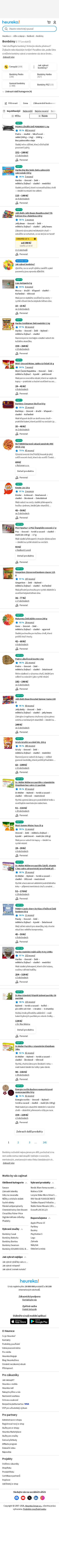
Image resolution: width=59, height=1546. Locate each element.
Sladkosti (30, 36)
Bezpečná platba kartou (12, 1404)
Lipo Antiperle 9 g (23, 283)
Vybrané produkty (40, 1182)
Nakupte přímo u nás (11, 1392)
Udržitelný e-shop (10, 1483)
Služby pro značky (10, 1435)
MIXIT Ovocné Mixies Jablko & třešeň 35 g (34, 363)
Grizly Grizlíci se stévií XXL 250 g (30, 742)
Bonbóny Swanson (10, 1245)
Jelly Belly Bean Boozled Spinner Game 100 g (35, 701)
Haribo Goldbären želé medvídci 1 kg (32, 323)
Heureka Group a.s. (33, 1505)
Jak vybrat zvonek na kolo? (14, 1269)
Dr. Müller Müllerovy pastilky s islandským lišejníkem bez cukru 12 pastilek (34, 784)
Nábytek (34, 1245)
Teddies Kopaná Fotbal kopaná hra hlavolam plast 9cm (44, 1202)
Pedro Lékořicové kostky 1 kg (29, 659)
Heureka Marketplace (11, 1431)
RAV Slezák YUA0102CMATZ (43, 1198)
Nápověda (6, 1452)
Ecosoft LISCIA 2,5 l (39, 1210)
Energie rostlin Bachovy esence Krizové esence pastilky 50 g (34, 1091)
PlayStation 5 (36, 1234)
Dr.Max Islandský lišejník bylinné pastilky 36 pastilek (35, 997)
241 (45, 1142)
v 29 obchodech (22, 1075)
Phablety (6, 1221)
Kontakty (6, 1340)
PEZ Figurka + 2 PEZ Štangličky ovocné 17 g (35, 527)
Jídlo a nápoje (18, 36)
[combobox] (29, 29)
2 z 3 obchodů (21, 250)
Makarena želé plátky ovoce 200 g (31, 618)
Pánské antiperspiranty (12, 1206)
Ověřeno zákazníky (10, 1463)
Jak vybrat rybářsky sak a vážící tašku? (15, 1262)
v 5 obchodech (21, 155)
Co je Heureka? (8, 1336)
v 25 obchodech (22, 811)
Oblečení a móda (38, 1249)
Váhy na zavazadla (10, 1195)
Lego (33, 1238)
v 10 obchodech (22, 349)
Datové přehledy (9, 1440)
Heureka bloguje (9, 1356)
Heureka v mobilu (9, 1384)
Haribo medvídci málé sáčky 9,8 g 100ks (34, 951)
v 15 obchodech (22, 768)
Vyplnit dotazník (29, 1309)
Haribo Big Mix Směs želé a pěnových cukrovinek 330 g (32, 172)
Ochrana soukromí (10, 1400)
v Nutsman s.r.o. (22, 465)
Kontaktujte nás (29, 1299)
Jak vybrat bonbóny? (25, 264)
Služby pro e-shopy (10, 1427)
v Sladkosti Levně (23, 550)
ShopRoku (6, 1467)
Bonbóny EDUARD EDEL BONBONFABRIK (15, 1249)
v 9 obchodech (21, 937)
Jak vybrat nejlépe (12, 1257)
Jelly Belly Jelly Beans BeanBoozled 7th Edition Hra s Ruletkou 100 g (33, 215)
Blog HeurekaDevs (10, 1360)
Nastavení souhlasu (11, 1396)
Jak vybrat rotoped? (11, 1265)
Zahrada (34, 1241)
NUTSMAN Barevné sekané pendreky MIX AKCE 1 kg (29, 459)
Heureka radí (7, 1388)
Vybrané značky (10, 1229)
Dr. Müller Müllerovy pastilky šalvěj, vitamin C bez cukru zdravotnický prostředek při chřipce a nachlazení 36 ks (35, 868)
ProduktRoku (8, 1471)
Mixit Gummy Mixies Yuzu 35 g (29, 825)
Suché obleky (8, 1202)
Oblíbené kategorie (13, 1182)
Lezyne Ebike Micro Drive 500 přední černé (44, 1195)
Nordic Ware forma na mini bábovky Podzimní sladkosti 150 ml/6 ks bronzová (44, 1187)
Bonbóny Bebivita (10, 1238)
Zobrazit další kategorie (17, 91)
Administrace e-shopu (12, 1419)
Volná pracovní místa (11, 1348)
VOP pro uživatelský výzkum (14, 1408)
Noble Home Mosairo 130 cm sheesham (44, 1206)
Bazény (34, 1230)
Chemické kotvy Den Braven (14, 1210)
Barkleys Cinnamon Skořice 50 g (30, 403)
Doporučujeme (39, 1218)
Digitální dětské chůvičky (13, 1217)
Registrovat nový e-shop (13, 1423)
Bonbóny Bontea (10, 1241)
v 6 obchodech (21, 644)
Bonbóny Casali (9, 1234)
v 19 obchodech (22, 894)
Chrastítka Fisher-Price (12, 1213)
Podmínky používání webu (34, 1509)
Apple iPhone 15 (38, 1223)
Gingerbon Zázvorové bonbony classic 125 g (35, 574)
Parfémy (34, 1226)
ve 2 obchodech (22, 309)
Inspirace (6, 1479)
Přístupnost (7, 1368)
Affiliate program (9, 1444)
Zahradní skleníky (10, 1191)
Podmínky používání (11, 1344)
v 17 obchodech (22, 601)
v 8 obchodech (21, 389)
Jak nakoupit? (8, 1380)
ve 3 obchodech (22, 513)
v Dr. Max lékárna (22, 1024)
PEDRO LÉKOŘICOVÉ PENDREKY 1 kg (32, 126)
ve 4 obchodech (22, 198)
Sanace (5, 1187)
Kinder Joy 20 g (22, 487)
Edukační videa (8, 1448)
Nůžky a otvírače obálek (12, 1198)
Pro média (6, 1352)
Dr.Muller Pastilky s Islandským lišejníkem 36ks (34, 1048)
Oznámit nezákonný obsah (14, 1364)
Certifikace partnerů (11, 1475)
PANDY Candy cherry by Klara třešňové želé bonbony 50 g (35, 910)
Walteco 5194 (36, 1191)
